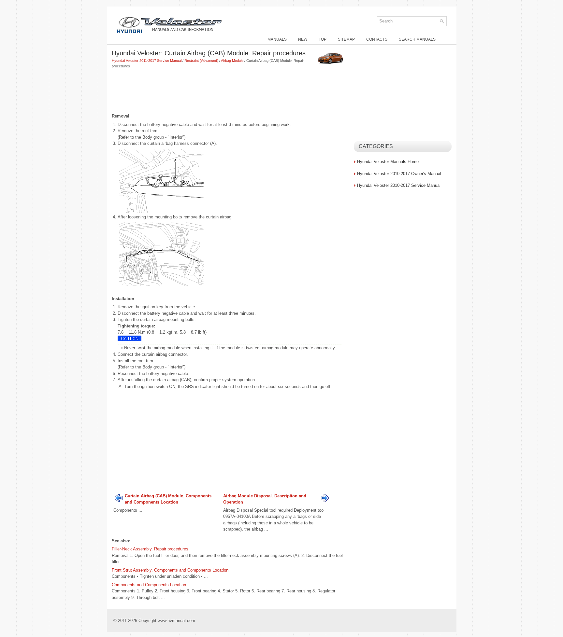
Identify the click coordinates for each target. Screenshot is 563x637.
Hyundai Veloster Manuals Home (388, 161)
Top (322, 39)
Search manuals (417, 39)
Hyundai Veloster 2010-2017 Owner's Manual (399, 173)
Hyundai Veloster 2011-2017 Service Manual (146, 60)
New (302, 39)
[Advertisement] (230, 91)
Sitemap (346, 39)
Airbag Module (232, 60)
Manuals (277, 39)
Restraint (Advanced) (201, 60)
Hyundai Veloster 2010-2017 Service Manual (398, 185)
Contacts (376, 39)
